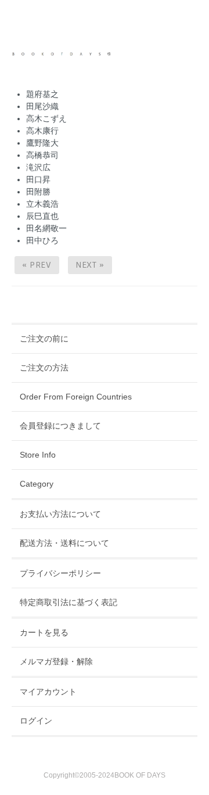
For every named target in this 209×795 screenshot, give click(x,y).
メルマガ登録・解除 (56, 661)
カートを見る (44, 632)
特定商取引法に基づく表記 (68, 602)
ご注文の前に (44, 338)
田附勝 (38, 191)
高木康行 (42, 130)
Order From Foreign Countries (76, 396)
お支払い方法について (60, 514)
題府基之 (42, 94)
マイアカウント (48, 691)
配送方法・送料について (64, 543)
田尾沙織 (42, 106)
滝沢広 (38, 167)
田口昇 (38, 179)
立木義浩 (42, 203)
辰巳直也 (42, 216)
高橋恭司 (42, 155)
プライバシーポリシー (60, 573)
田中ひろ (42, 240)
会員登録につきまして (60, 425)
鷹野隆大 (42, 143)
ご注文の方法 (44, 367)
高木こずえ (46, 118)
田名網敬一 (46, 228)
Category (36, 483)
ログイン (36, 720)
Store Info (38, 454)
